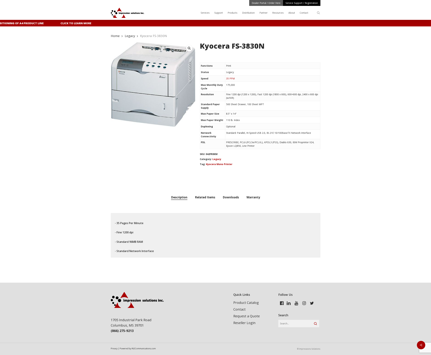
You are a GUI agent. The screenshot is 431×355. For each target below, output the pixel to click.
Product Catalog (246, 302)
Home (115, 36)
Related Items (205, 197)
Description (179, 197)
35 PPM (230, 78)
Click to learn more (73, 23)
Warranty (253, 197)
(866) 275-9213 (122, 330)
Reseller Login (244, 323)
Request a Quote (246, 316)
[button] (189, 48)
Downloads (231, 197)
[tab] (179, 197)
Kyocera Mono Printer (219, 164)
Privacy (114, 348)
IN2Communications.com (144, 348)
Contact (239, 309)
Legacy (130, 36)
